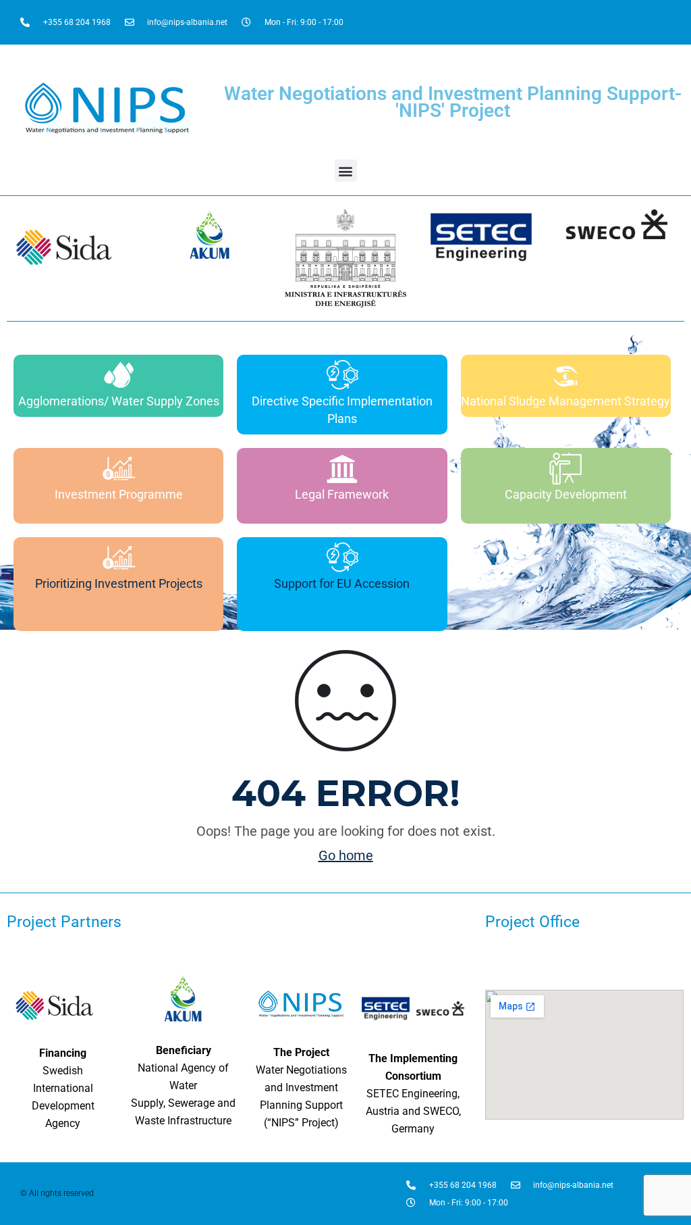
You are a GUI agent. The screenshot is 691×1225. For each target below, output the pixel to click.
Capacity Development (566, 494)
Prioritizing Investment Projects (118, 583)
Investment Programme (119, 494)
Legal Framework (342, 494)
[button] (346, 170)
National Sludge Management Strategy (565, 401)
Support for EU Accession (342, 583)
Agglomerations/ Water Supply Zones (118, 401)
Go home (346, 855)
